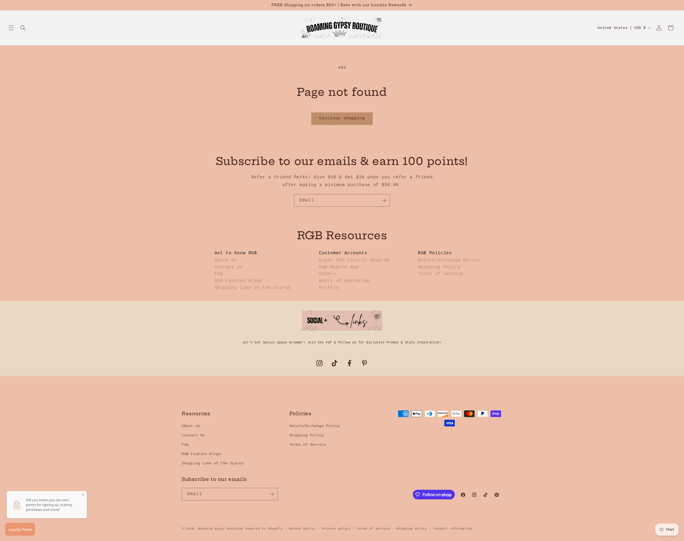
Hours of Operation (344, 281)
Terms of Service (440, 274)
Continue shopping (342, 118)
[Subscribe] (384, 200)
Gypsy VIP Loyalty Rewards (354, 260)
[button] (11, 28)
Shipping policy (411, 528)
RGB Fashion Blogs (239, 281)
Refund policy (302, 528)
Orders (327, 274)
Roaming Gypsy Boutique (220, 528)
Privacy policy (336, 528)
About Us (226, 260)
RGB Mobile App (339, 267)
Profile (329, 287)
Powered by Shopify (264, 528)
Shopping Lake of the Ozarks (253, 287)
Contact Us (229, 267)
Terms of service (373, 528)
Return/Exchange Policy (449, 260)
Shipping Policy (439, 267)
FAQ (219, 274)
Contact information (452, 528)
